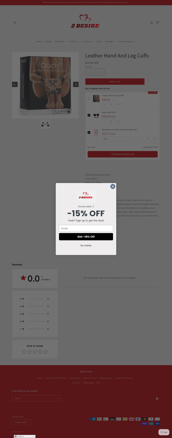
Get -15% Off (86, 237)
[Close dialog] (112, 186)
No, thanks (86, 245)
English (20, 436)
